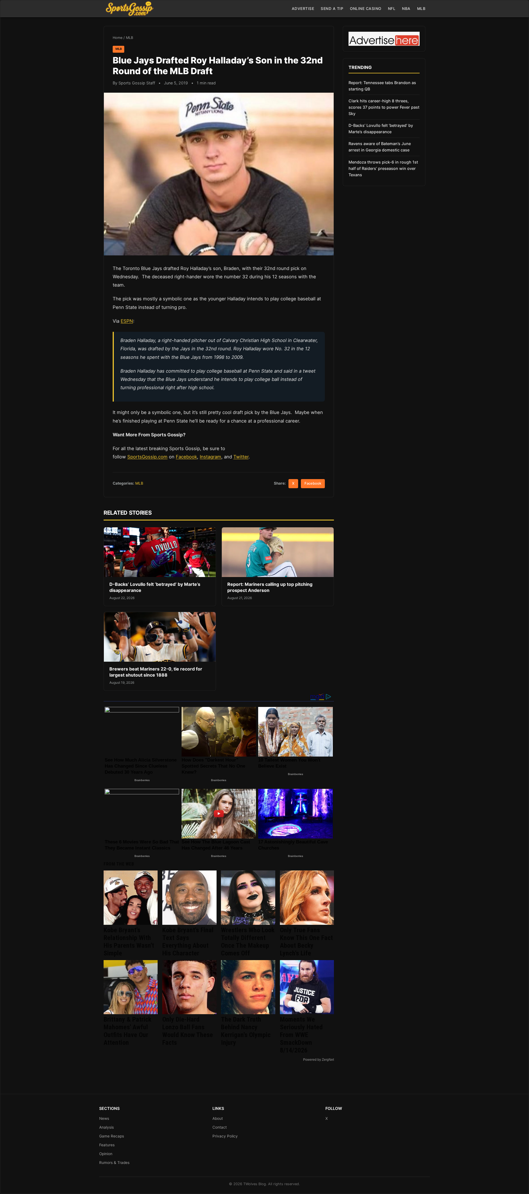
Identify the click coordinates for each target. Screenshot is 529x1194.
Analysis (106, 1127)
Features (107, 1145)
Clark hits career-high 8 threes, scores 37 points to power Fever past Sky (384, 107)
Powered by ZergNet (318, 1060)
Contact (219, 1127)
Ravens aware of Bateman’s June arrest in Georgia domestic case (380, 146)
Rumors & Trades (114, 1162)
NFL (392, 8)
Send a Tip (332, 8)
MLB (421, 8)
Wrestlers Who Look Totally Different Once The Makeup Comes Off (247, 941)
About (217, 1118)
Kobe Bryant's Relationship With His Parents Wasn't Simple (129, 941)
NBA (406, 8)
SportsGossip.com (147, 457)
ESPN (127, 321)
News (104, 1118)
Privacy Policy (225, 1136)
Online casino (365, 8)
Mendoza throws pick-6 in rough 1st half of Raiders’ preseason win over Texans (383, 168)
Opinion (105, 1154)
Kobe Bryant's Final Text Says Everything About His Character (188, 941)
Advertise (303, 8)
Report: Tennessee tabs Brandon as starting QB (382, 85)
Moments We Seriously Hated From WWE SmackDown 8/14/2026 (301, 1035)
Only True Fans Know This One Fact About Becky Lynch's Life (306, 941)
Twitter (241, 457)
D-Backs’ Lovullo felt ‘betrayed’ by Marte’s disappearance (381, 128)
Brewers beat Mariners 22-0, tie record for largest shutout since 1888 (155, 672)
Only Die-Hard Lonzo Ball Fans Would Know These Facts (187, 1031)
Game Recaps (111, 1136)
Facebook (186, 457)
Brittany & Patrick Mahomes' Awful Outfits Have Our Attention (127, 1031)
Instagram (210, 457)
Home (117, 38)
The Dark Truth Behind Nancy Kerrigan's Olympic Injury (246, 1031)
